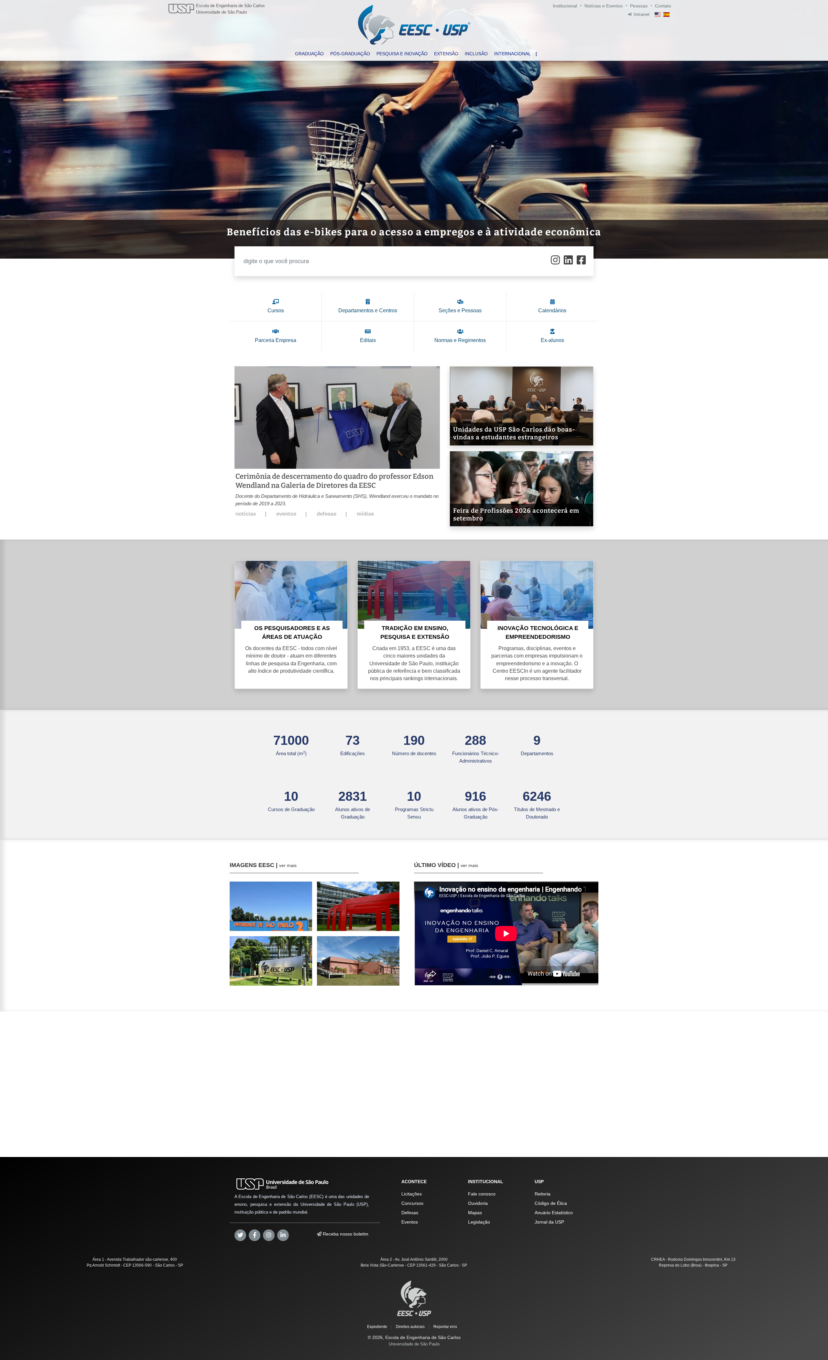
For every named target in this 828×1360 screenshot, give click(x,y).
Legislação (479, 1222)
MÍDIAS (365, 514)
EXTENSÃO (446, 53)
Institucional (565, 5)
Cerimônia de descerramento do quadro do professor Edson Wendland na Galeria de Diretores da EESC (334, 481)
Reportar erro (445, 1326)
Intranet (641, 14)
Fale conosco (482, 1193)
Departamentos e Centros (367, 310)
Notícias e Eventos (603, 5)
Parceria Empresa (275, 340)
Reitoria (542, 1193)
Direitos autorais (410, 1326)
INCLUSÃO (476, 53)
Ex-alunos (552, 340)
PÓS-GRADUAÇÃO (350, 53)
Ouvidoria (478, 1203)
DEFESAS (326, 514)
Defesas (409, 1212)
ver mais (288, 865)
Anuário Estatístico (554, 1212)
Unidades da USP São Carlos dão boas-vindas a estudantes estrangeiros (514, 433)
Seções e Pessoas (460, 310)
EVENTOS (286, 514)
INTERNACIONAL (512, 53)
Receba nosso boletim (344, 1234)
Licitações (411, 1193)
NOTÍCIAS (245, 514)
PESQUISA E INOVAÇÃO (402, 53)
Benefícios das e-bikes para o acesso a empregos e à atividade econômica (414, 232)
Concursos (412, 1203)
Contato (663, 5)
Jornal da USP (549, 1222)
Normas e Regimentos (460, 340)
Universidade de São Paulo (221, 12)
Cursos (275, 310)
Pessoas (639, 5)
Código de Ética (551, 1203)
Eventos (409, 1222)
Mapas (475, 1212)
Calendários (552, 310)
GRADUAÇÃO (309, 53)
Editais (368, 340)
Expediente (377, 1326)
